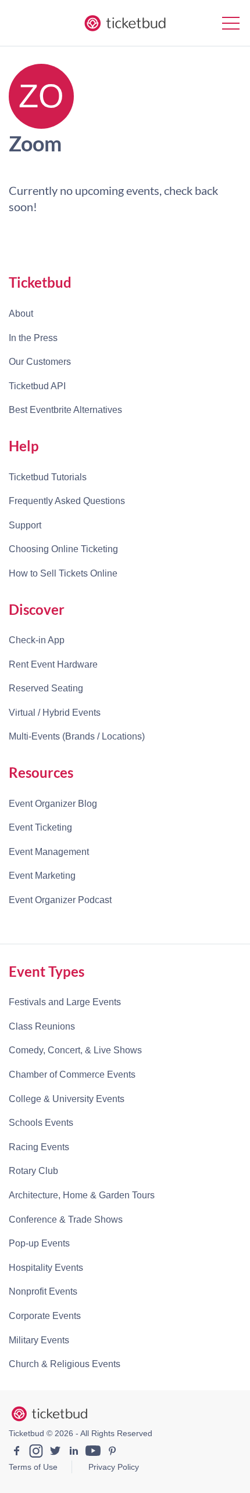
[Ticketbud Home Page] (49, 1414)
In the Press (33, 338)
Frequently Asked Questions (67, 501)
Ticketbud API (37, 386)
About (21, 313)
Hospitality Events (46, 1268)
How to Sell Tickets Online (63, 573)
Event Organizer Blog (53, 804)
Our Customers (40, 362)
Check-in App (37, 640)
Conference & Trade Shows (66, 1219)
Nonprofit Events (43, 1291)
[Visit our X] (55, 1452)
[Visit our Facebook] (17, 1452)
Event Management (49, 852)
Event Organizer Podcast (60, 900)
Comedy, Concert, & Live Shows (75, 1050)
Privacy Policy (113, 1467)
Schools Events (41, 1123)
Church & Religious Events (64, 1364)
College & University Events (66, 1099)
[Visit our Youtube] (93, 1452)
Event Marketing (42, 875)
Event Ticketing (40, 827)
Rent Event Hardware (53, 664)
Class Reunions (42, 1026)
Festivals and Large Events (65, 1002)
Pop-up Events (39, 1243)
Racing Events (39, 1147)
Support (25, 525)
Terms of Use (33, 1467)
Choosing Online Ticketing (63, 549)
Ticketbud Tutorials (48, 477)
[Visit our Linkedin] (74, 1452)
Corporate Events (45, 1316)
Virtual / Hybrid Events (55, 712)
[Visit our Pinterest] (112, 1452)
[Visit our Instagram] (36, 1452)
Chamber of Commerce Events (72, 1074)
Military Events (39, 1340)
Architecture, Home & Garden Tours (82, 1195)
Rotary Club (33, 1171)
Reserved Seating (46, 688)
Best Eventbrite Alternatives (65, 410)
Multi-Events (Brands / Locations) (77, 736)
